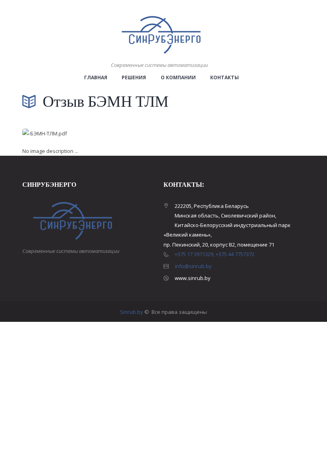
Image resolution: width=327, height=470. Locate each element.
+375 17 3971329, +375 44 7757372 (214, 254)
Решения (134, 77)
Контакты (224, 77)
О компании (178, 77)
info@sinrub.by (193, 266)
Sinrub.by (132, 311)
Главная (95, 77)
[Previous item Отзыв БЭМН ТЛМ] (93, 134)
